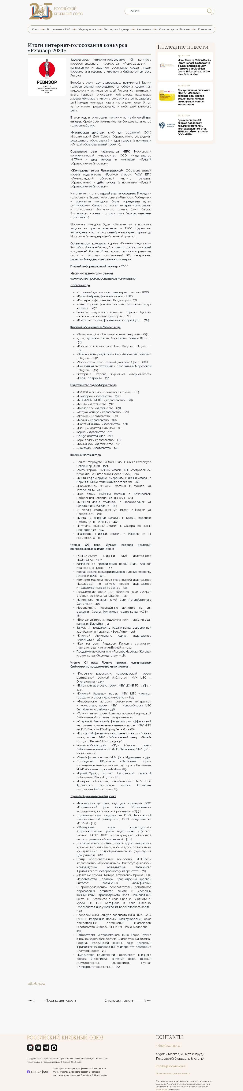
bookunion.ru (162, 1090)
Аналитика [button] (144, 29)
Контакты (204, 29)
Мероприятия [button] (87, 29)
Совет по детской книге (174, 29)
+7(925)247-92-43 (168, 1046)
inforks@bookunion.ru (171, 1066)
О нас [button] (35, 29)
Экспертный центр (116, 29)
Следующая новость (119, 1000)
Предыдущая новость (60, 1000)
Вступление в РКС (58, 29)
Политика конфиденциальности (173, 1073)
